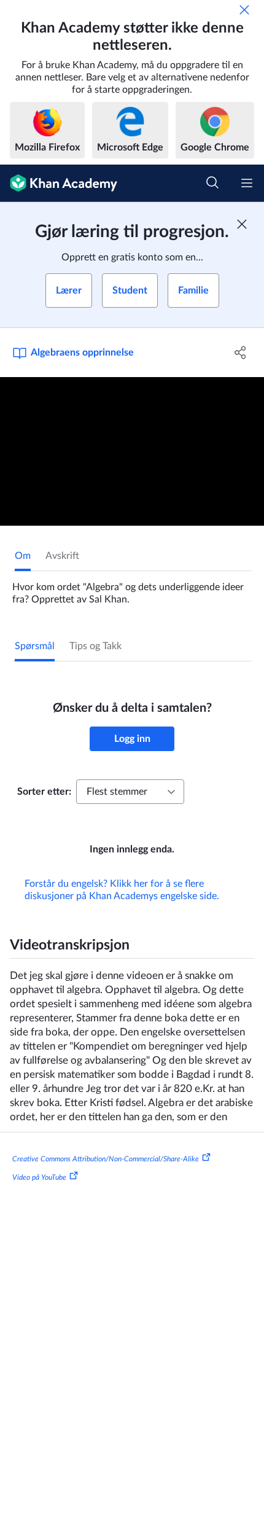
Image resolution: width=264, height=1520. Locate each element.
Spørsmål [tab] (35, 646)
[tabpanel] (132, 588)
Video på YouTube (39, 1177)
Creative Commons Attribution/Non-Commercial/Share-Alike (105, 1159)
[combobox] (130, 791)
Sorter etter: (44, 792)
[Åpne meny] (246, 183)
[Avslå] (244, 10)
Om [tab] (23, 556)
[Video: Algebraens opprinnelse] (132, 451)
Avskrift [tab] (62, 556)
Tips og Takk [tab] (95, 646)
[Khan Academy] (58, 183)
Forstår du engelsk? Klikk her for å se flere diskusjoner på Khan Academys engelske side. (122, 890)
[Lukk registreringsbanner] (242, 224)
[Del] (241, 352)
